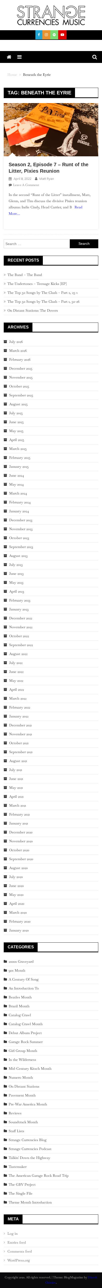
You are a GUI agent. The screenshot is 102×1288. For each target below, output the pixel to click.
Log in (12, 1233)
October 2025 (19, 386)
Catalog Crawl (20, 1015)
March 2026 (18, 350)
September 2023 (21, 547)
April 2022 (16, 689)
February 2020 (19, 921)
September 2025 (21, 395)
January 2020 (19, 930)
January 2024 (19, 511)
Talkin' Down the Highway (29, 1157)
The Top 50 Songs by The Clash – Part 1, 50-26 (43, 301)
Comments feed (19, 1251)
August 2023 (18, 555)
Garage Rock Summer (26, 1042)
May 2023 (16, 582)
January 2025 (19, 466)
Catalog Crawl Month (26, 1024)
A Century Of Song (24, 979)
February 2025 (19, 457)
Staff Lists (16, 1131)
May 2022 (16, 680)
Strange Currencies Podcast (30, 1149)
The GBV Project (22, 1184)
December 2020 (20, 832)
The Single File (20, 1193)
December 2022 (20, 618)
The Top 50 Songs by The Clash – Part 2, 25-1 (42, 292)
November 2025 (21, 377)
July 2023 (16, 564)
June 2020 (16, 885)
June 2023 (16, 573)
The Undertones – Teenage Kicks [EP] (37, 283)
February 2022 (19, 707)
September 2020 (21, 859)
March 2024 (18, 493)
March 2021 (17, 805)
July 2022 (16, 662)
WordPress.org (18, 1260)
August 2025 (18, 404)
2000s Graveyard (21, 961)
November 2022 (20, 627)
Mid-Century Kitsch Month (30, 1068)
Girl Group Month (23, 1050)
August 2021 (18, 761)
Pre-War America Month (28, 1104)
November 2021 (20, 734)
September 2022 (21, 645)
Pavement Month (22, 1095)
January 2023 (18, 609)
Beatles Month (20, 997)
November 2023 (20, 529)
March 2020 (18, 912)
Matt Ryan (46, 179)
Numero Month (21, 1077)
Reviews (15, 1113)
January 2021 (18, 823)
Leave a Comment (26, 185)
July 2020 (16, 877)
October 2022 (19, 636)
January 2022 (18, 716)
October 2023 (19, 538)
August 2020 (18, 868)
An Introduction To (24, 988)
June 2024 (16, 475)
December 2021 (20, 725)
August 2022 (18, 654)
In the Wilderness (22, 1059)
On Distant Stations (24, 1086)
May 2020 (16, 894)
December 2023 (20, 520)
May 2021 (16, 787)
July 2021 (15, 769)
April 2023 (16, 591)
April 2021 (16, 796)
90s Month (17, 970)
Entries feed (16, 1242)
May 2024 (16, 484)
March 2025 (18, 448)
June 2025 (16, 422)
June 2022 (16, 671)
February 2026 (19, 359)
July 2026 (16, 341)
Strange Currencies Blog (28, 1140)
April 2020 (16, 903)
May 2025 (16, 431)
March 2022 (17, 698)
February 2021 (19, 814)
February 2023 (19, 600)
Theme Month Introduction (30, 1202)
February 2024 (20, 502)
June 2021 (16, 778)
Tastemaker (17, 1166)
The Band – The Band (24, 275)
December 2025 (20, 368)
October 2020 (19, 850)
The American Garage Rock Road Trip (39, 1175)
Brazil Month (19, 1006)
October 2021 (18, 743)
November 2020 (21, 841)
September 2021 (20, 752)
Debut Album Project (25, 1033)
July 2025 (16, 413)
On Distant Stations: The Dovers (32, 310)
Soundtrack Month (23, 1122)
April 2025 (16, 440)
